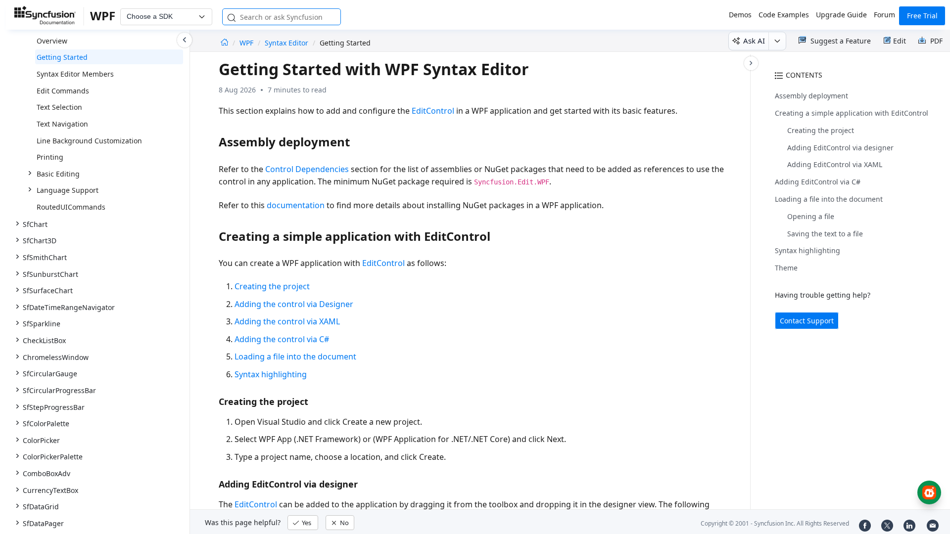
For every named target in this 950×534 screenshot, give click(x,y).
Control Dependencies (307, 169)
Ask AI (754, 40)
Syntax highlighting (807, 250)
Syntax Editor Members (75, 74)
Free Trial (922, 15)
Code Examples (784, 14)
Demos (740, 14)
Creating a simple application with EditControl (851, 113)
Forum (884, 14)
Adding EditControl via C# (817, 181)
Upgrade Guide (841, 14)
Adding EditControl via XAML (834, 164)
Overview (52, 40)
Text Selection (59, 107)
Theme (786, 267)
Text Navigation (62, 124)
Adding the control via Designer (294, 304)
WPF (247, 42)
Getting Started (62, 57)
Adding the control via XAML (287, 321)
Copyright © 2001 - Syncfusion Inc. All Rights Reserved (775, 523)
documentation (296, 205)
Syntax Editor (286, 42)
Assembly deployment (811, 95)
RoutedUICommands (71, 207)
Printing (50, 157)
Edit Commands (63, 90)
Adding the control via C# (282, 339)
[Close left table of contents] (184, 40)
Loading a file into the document (829, 199)
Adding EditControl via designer (840, 147)
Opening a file (810, 216)
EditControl (433, 110)
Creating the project (820, 130)
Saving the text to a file (825, 233)
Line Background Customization (89, 140)
